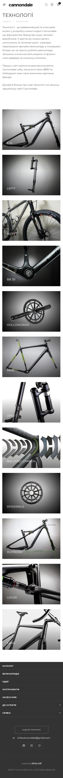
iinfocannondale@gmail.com (33, 737)
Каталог (8, 666)
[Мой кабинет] (52, 4)
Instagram (31, 745)
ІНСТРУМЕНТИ (10, 689)
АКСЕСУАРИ (9, 697)
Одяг (5, 681)
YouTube (39, 745)
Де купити (9, 705)
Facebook (23, 745)
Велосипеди (10, 674)
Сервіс (6, 713)
